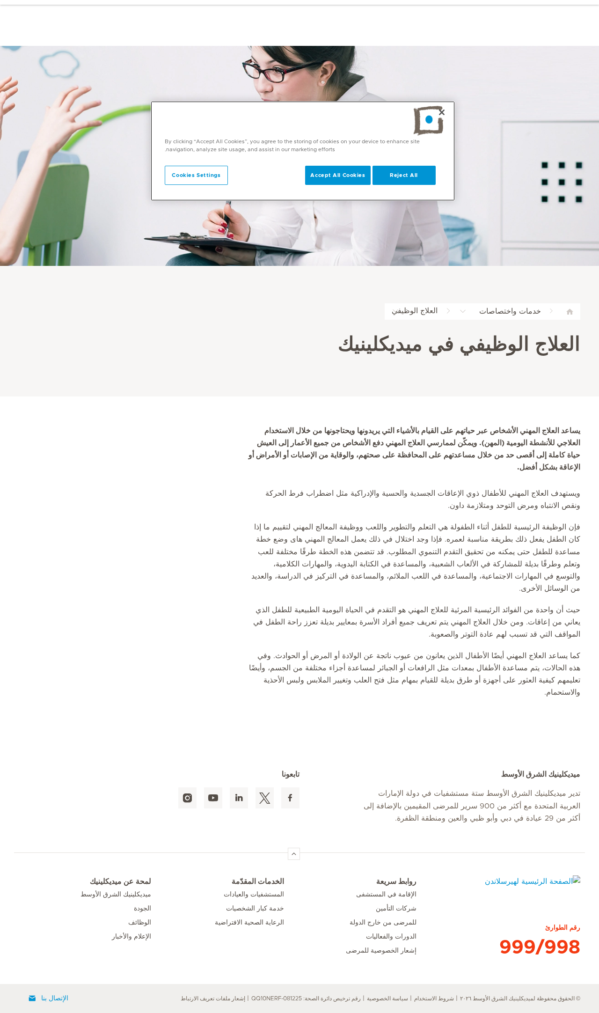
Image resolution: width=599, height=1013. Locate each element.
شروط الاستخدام (434, 998)
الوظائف (139, 922)
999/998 (539, 947)
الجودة (142, 908)
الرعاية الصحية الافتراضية (249, 922)
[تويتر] (265, 797)
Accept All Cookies (337, 175)
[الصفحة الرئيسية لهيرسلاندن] (498, 887)
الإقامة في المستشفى (386, 894)
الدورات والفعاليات (391, 936)
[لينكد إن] (239, 797)
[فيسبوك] (290, 797)
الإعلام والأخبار (131, 936)
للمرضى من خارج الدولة (383, 922)
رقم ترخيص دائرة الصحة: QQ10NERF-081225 (306, 998)
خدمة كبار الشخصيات (255, 908)
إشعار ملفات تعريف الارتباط (213, 998)
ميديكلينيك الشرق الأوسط (115, 894)
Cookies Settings (196, 175)
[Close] (441, 112)
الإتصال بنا (54, 998)
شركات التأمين (396, 908)
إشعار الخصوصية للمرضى (381, 950)
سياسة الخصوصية (387, 998)
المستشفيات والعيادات (254, 894)
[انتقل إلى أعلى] (294, 853)
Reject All (404, 175)
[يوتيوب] (213, 797)
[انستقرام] (187, 797)
